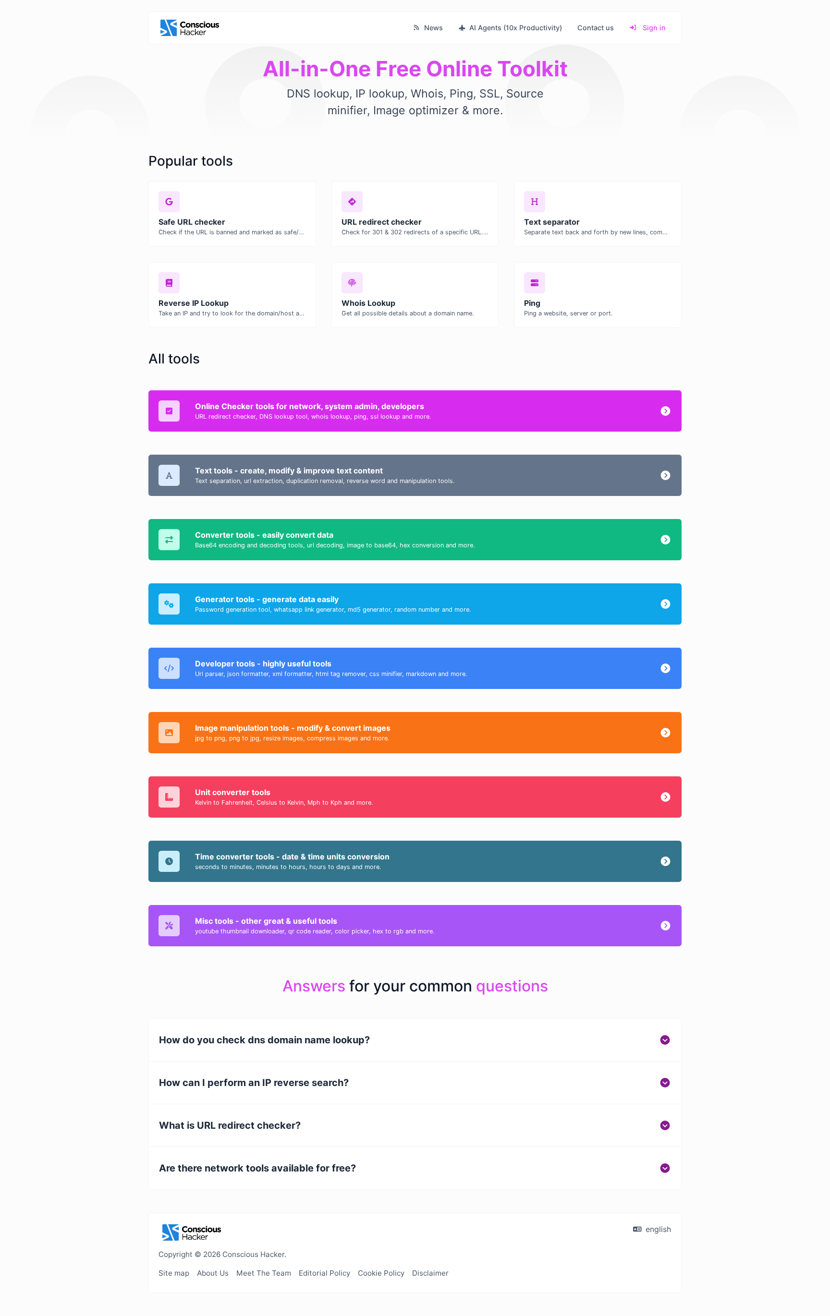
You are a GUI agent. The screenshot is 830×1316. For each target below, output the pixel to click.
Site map (174, 1273)
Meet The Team (263, 1273)
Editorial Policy (324, 1273)
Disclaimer (430, 1273)
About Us (213, 1273)
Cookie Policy (381, 1273)
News (432, 28)
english (657, 1229)
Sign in (653, 28)
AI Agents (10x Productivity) (514, 28)
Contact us (595, 28)
